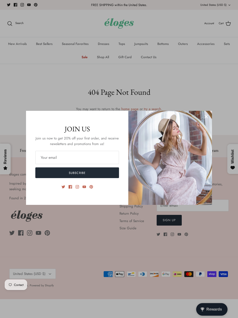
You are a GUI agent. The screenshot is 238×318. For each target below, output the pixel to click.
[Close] (206, 117)
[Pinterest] (91, 187)
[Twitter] (63, 187)
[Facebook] (70, 187)
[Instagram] (77, 187)
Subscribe (77, 173)
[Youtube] (84, 187)
